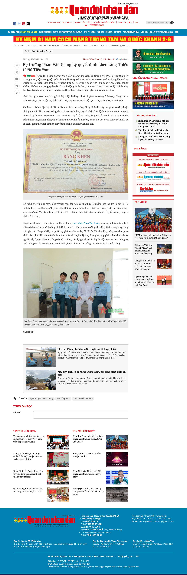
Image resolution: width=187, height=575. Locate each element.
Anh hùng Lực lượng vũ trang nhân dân (157, 32)
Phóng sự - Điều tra (113, 32)
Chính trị (15, 32)
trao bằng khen (63, 398)
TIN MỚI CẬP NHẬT (84, 431)
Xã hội (93, 32)
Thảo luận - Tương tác (104, 556)
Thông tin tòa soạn (82, 556)
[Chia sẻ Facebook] (17, 65)
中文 (130, 22)
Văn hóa (100, 32)
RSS (137, 556)
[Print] (17, 86)
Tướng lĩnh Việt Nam (131, 32)
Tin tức (49, 51)
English (122, 22)
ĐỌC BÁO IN (67, 22)
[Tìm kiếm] (172, 22)
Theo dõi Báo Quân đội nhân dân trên (99, 59)
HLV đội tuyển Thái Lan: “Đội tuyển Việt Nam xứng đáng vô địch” (87, 474)
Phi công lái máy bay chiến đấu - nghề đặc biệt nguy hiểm (87, 349)
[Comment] (17, 79)
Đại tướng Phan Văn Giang (86, 223)
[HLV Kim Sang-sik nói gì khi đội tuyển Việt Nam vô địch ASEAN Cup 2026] (153, 220)
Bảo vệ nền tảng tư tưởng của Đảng (67, 32)
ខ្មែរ (86, 25)
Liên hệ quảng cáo (125, 556)
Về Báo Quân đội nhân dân (59, 556)
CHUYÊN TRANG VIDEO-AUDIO (150, 77)
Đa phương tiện (45, 32)
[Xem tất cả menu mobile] (177, 32)
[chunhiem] (153, 68)
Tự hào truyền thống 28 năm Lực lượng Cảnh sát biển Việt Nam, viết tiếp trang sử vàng (28, 439)
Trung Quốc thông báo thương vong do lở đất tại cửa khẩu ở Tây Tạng (88, 491)
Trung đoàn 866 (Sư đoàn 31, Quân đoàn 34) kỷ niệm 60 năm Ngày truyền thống (28, 456)
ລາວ (136, 22)
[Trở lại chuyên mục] (17, 92)
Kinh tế (86, 32)
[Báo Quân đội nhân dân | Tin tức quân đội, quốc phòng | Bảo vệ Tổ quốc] (93, 11)
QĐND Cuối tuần (82, 22)
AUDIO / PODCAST (146, 115)
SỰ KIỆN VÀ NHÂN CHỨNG (104, 22)
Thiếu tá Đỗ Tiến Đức (83, 398)
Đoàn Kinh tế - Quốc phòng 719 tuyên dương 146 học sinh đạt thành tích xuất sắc (28, 474)
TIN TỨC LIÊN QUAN (24, 431)
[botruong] (153, 55)
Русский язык (97, 25)
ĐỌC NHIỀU (141, 202)
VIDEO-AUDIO (54, 22)
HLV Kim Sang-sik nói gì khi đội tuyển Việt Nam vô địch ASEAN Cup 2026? (88, 439)
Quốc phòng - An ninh (28, 32)
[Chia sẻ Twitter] (17, 72)
